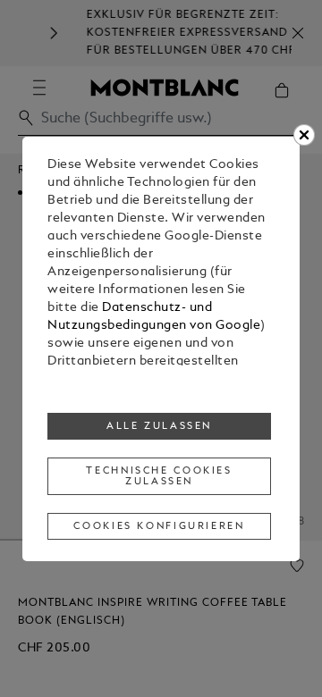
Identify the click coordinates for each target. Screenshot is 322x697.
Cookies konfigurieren (158, 526)
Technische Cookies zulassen (159, 476)
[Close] (304, 135)
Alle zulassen (159, 426)
